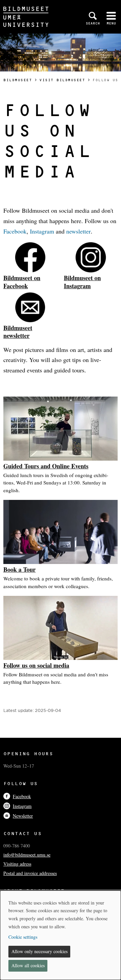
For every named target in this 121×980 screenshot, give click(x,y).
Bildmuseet (17, 80)
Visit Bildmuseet (62, 80)
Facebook (15, 231)
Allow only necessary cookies (39, 951)
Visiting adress (17, 864)
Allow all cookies (28, 965)
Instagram (43, 231)
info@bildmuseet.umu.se (26, 855)
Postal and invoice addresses (30, 873)
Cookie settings (22, 937)
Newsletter (23, 816)
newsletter (78, 231)
